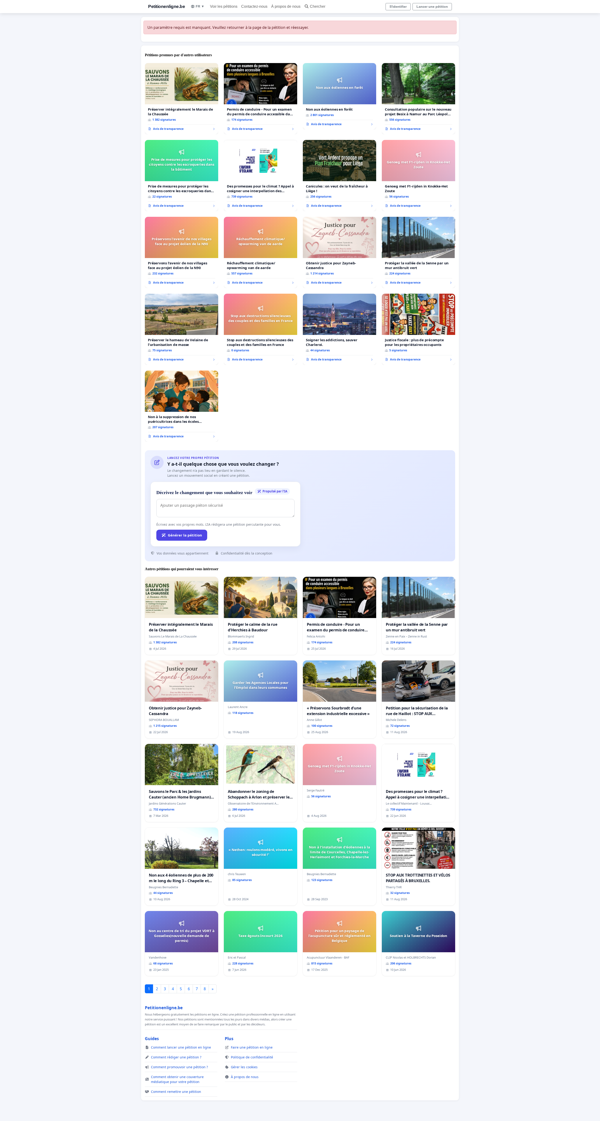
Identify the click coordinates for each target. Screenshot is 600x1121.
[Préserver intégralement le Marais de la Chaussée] (181, 98)
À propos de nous (285, 6)
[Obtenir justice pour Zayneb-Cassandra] (339, 252)
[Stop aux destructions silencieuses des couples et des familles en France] (260, 329)
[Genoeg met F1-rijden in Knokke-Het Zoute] (418, 175)
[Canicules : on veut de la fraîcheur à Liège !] (339, 175)
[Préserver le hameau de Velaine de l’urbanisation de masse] (181, 329)
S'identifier (398, 6)
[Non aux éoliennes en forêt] (339, 96)
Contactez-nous (254, 6)
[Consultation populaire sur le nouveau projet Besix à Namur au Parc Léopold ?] (418, 98)
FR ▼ (200, 6)
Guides (152, 1038)
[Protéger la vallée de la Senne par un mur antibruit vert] (418, 252)
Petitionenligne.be (166, 6)
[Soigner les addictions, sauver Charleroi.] (339, 329)
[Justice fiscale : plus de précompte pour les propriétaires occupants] (418, 329)
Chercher (317, 6)
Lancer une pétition (432, 6)
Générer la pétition (185, 535)
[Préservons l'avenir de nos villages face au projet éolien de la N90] (181, 252)
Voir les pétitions (223, 6)
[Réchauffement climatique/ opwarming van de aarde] (260, 252)
